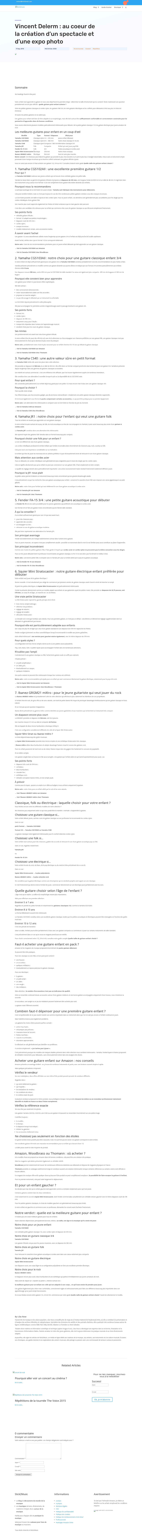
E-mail (17, 1466)
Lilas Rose (22, 1316)
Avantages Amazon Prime (64, 1522)
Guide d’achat (106, 7)
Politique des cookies (63, 1514)
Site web (18, 1470)
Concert (88, 49)
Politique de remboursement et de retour (69, 1517)
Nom (17, 1462)
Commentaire (20, 1459)
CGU (57, 1509)
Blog (95, 7)
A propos (59, 1503)
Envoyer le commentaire (23, 1474)
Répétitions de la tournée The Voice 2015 (40, 1401)
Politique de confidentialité (65, 1512)
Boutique (117, 7)
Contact (58, 1501)
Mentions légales (61, 1506)
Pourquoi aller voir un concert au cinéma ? (41, 1378)
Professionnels (61, 1520)
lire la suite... (19, 1382)
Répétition (96, 49)
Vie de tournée (78, 49)
